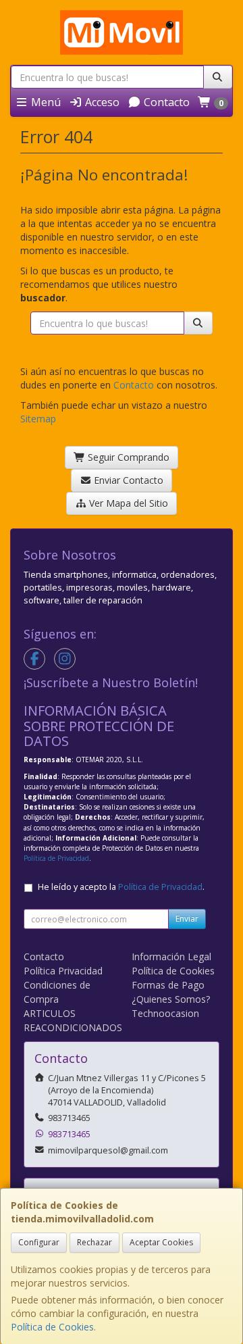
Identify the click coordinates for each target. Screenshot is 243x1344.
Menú (44, 102)
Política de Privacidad (56, 858)
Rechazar (94, 1242)
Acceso (100, 102)
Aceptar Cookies (161, 1242)
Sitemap (38, 418)
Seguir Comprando (127, 457)
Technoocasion (165, 1013)
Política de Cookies (52, 1326)
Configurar (38, 1242)
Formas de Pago (168, 984)
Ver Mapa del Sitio (127, 503)
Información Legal (171, 956)
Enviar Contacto (127, 480)
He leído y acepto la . (121, 887)
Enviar (187, 918)
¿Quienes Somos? (171, 999)
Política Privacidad (63, 970)
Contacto (165, 102)
